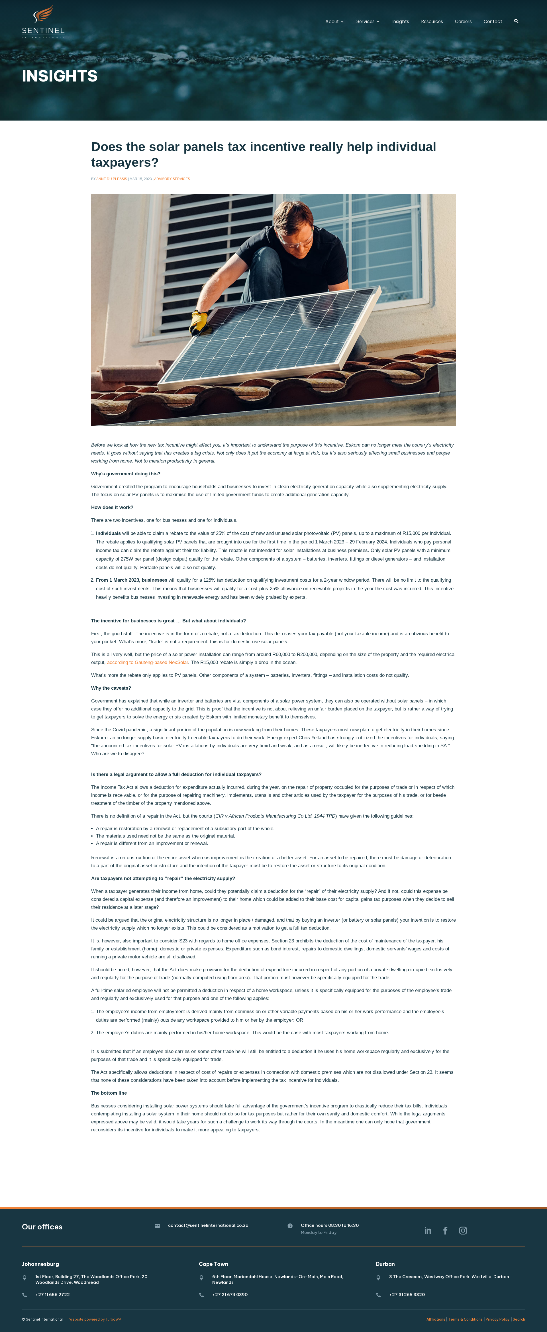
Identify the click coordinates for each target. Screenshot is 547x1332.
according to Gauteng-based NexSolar (147, 662)
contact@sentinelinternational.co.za (208, 1225)
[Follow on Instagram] (463, 1231)
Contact (493, 21)
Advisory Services (172, 179)
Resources (432, 21)
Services (365, 21)
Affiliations (435, 1319)
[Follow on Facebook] (445, 1231)
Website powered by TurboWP (95, 1319)
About (332, 21)
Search (519, 1319)
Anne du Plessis (111, 179)
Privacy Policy (498, 1319)
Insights (400, 21)
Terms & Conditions (465, 1319)
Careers (463, 21)
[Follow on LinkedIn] (427, 1231)
